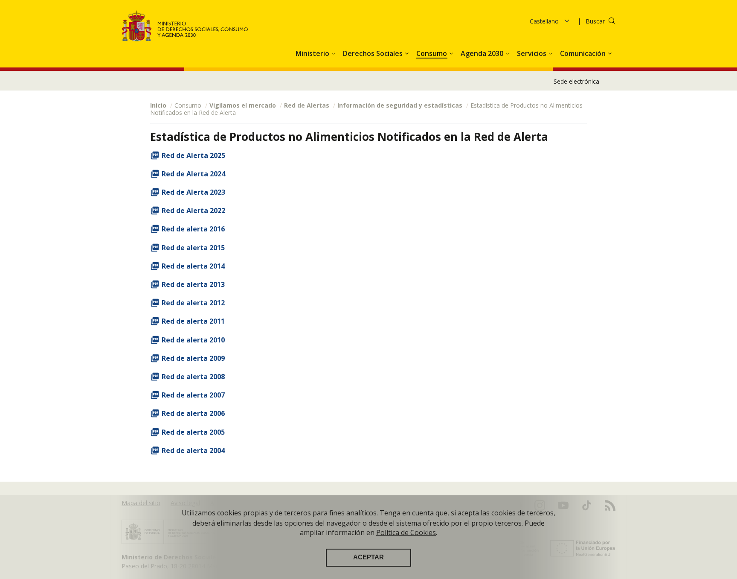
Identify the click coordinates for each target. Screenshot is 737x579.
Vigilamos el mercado (242, 105)
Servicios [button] (532, 53)
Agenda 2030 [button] (483, 53)
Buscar (595, 21)
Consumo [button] (432, 53)
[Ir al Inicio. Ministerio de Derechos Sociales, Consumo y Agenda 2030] (185, 26)
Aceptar (368, 557)
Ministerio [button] (313, 53)
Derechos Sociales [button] (373, 53)
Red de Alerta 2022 (193, 210)
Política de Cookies (406, 532)
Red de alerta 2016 (193, 229)
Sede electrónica (576, 81)
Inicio (158, 105)
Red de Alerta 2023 (193, 192)
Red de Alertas (306, 105)
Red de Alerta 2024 (193, 173)
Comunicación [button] (583, 53)
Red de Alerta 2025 (193, 155)
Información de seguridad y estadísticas (399, 105)
